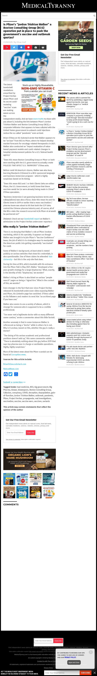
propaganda (28, 398)
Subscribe (85, 673)
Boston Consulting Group (40, 390)
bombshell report (32, 219)
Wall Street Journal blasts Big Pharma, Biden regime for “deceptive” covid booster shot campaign (78, 284)
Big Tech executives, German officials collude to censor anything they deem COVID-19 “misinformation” (79, 202)
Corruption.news (18, 354)
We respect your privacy (36, 651)
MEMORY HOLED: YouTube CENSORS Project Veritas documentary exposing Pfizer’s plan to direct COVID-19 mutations (79, 188)
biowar (14, 390)
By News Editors (80, 221)
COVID (25, 393)
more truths (38, 119)
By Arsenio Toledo (80, 194)
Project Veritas (15, 398)
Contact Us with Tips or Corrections (48, 661)
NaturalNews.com (11, 369)
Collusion (7, 393)
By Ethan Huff (79, 109)
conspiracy (16, 393)
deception (33, 393)
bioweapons (23, 390)
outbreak (39, 395)
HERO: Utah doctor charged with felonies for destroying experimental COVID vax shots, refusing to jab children (78, 359)
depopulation (44, 393)
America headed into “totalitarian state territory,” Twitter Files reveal (79, 296)
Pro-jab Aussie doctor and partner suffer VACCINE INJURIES (79, 348)
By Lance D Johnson (81, 158)
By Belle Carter (79, 342)
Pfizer (5, 398)
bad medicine (23, 387)
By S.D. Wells (79, 315)
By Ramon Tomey (80, 351)
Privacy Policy (48, 668)
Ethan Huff (21, 42)
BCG (31, 387)
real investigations (43, 398)
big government (41, 387)
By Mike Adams (79, 236)
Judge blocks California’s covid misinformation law (78, 177)
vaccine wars (27, 401)
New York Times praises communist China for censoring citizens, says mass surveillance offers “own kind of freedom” (79, 258)
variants (46, 401)
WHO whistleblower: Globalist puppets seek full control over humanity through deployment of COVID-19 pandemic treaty (79, 336)
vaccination (8, 401)
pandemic (48, 395)
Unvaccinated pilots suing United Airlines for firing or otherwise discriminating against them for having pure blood (78, 323)
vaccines (38, 401)
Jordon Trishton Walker (24, 395)
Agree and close (74, 662)
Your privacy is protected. (13, 439)
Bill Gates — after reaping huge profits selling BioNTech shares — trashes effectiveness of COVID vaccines (79, 215)
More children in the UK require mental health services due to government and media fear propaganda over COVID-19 (78, 271)
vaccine (17, 401)
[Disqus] (29, 537)
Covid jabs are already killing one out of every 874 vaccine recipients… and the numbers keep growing (79, 244)
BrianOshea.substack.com (14, 364)
